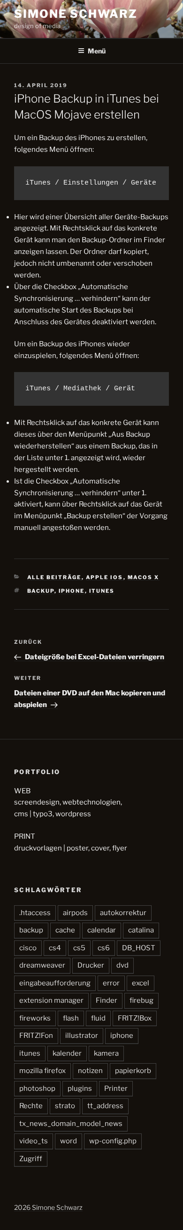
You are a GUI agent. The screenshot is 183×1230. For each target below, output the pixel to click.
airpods (75, 913)
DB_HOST (138, 948)
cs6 (104, 948)
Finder (106, 1000)
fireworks (35, 1018)
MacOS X (144, 577)
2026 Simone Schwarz (48, 1207)
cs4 (55, 948)
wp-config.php (113, 1141)
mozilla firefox (42, 1070)
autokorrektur (123, 913)
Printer (116, 1088)
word (68, 1141)
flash (71, 1018)
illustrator (81, 1035)
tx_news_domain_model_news (70, 1123)
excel (140, 983)
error (111, 983)
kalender (67, 1053)
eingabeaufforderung (55, 983)
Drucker (90, 965)
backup (40, 591)
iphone (72, 591)
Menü (97, 51)
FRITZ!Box (135, 1018)
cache (65, 930)
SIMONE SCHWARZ (75, 14)
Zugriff (30, 1159)
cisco (28, 948)
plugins (80, 1088)
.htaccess (35, 913)
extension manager (51, 1000)
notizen (90, 1070)
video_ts (33, 1141)
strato (65, 1106)
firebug (141, 1000)
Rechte (31, 1106)
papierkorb (133, 1070)
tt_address (105, 1106)
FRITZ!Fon (36, 1035)
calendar (101, 930)
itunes (102, 591)
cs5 (79, 948)
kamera (106, 1053)
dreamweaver (42, 965)
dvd (122, 965)
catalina (141, 930)
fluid (98, 1018)
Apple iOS (104, 577)
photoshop (37, 1088)
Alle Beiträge (54, 577)
